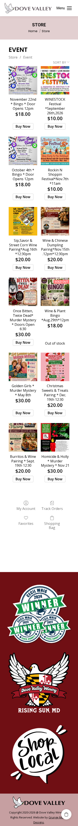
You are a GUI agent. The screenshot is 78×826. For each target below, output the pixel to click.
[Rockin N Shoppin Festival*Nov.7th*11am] (55, 151)
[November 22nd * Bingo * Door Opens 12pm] (23, 80)
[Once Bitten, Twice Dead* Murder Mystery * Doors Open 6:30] (23, 292)
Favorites (25, 523)
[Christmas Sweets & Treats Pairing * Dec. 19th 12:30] (55, 367)
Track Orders (52, 508)
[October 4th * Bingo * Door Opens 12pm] (23, 151)
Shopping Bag (52, 525)
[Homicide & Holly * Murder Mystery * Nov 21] (55, 437)
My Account (25, 508)
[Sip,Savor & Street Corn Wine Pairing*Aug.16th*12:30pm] (23, 221)
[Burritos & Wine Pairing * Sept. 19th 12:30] (23, 437)
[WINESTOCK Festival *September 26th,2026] (55, 80)
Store (13, 57)
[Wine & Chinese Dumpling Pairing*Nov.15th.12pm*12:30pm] (55, 221)
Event (27, 57)
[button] (66, 814)
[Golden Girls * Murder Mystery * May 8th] (23, 367)
